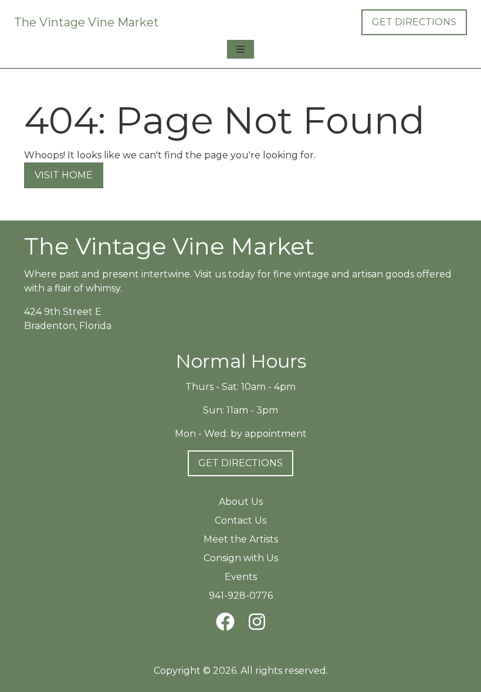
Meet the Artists (241, 539)
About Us (241, 501)
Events (241, 576)
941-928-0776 (241, 595)
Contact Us (240, 520)
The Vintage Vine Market (86, 22)
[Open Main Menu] (240, 49)
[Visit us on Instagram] (257, 621)
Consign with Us (241, 558)
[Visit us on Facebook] (225, 621)
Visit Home (64, 175)
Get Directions (414, 22)
